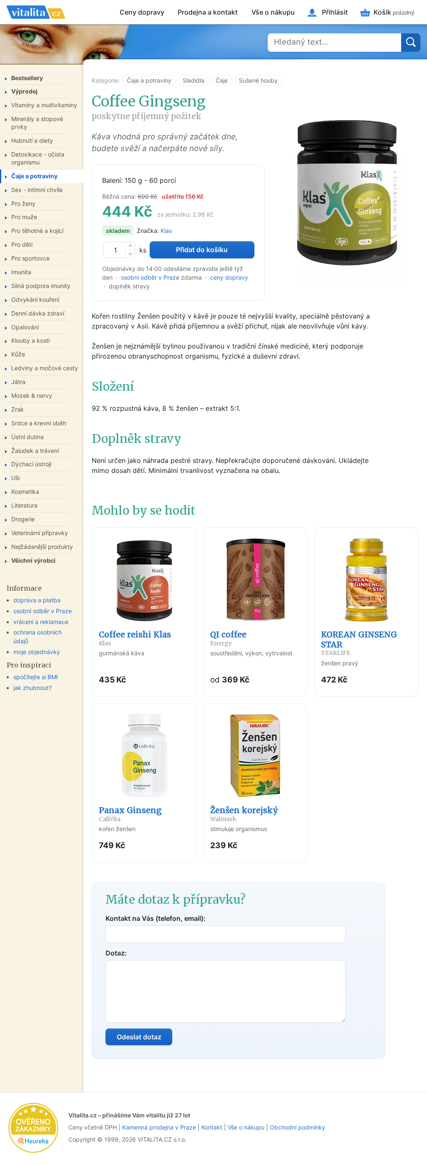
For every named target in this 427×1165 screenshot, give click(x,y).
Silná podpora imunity (40, 285)
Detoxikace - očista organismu (37, 158)
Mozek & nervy (31, 395)
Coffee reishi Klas (135, 638)
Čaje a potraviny (149, 80)
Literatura (24, 505)
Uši (15, 477)
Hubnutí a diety (32, 140)
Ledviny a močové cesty (44, 367)
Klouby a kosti (30, 340)
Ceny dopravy (142, 12)
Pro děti (22, 244)
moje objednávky (36, 651)
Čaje (222, 80)
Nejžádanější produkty (42, 546)
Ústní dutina (27, 436)
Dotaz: (116, 953)
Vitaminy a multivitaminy (44, 105)
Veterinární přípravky (39, 532)
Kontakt (211, 1127)
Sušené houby (258, 80)
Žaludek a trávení (35, 450)
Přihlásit (335, 12)
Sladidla (193, 80)
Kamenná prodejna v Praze (159, 1127)
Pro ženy (23, 203)
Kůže (18, 354)
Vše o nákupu (273, 12)
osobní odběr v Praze (150, 277)
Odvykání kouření (35, 299)
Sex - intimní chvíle (37, 189)
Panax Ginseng (130, 814)
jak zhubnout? (32, 687)
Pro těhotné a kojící (37, 230)
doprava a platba (36, 600)
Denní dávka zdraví (37, 313)
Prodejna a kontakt (208, 12)
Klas (166, 230)
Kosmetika (25, 491)
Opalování (25, 327)
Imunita (21, 271)
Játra (18, 381)
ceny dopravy (229, 277)
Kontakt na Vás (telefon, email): (155, 918)
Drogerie (23, 519)
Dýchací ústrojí (31, 464)
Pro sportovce (30, 258)
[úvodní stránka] (36, 12)
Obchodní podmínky (297, 1127)
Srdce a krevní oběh (38, 423)
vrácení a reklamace (40, 621)
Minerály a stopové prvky (37, 122)
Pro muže (24, 216)
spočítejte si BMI (35, 676)
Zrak (17, 409)
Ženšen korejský (244, 814)
